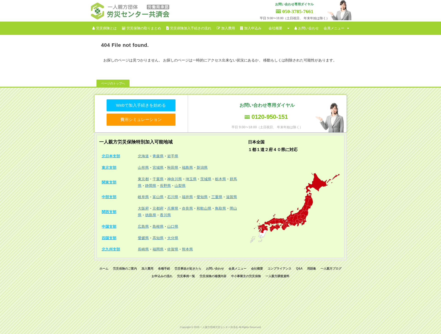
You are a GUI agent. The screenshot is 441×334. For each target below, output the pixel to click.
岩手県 (172, 156)
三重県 (216, 197)
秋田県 (172, 168)
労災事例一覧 (186, 276)
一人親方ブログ (331, 268)
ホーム (103, 268)
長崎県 (143, 249)
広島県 (143, 226)
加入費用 (228, 28)
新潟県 (202, 168)
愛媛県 (143, 238)
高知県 (158, 238)
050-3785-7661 (297, 11)
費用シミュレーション (141, 119)
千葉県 (158, 179)
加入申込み (252, 28)
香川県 (165, 215)
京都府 (158, 208)
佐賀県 (172, 249)
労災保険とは (106, 28)
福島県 (187, 168)
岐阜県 (143, 197)
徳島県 (150, 215)
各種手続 (164, 268)
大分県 (172, 238)
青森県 (158, 156)
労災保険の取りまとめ (144, 28)
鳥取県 (220, 208)
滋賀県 (231, 197)
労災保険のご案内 (125, 268)
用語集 (311, 268)
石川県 (172, 197)
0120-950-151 (270, 117)
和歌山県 (204, 208)
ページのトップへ (113, 83)
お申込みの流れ (162, 276)
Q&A (299, 268)
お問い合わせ (308, 28)
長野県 (165, 186)
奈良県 (187, 208)
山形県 (143, 168)
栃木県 (220, 179)
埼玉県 (191, 179)
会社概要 (275, 28)
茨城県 (205, 179)
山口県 (172, 226)
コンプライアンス (279, 268)
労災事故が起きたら (188, 268)
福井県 (187, 197)
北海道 (143, 156)
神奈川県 (174, 179)
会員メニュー (334, 28)
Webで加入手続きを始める (141, 105)
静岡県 (150, 186)
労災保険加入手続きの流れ (190, 28)
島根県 (158, 226)
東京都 (143, 179)
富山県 (158, 197)
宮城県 (158, 168)
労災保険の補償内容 (213, 276)
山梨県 (180, 186)
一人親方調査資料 (277, 276)
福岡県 (158, 249)
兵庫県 (172, 208)
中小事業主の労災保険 (246, 276)
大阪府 (143, 208)
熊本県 (187, 249)
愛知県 (202, 197)
